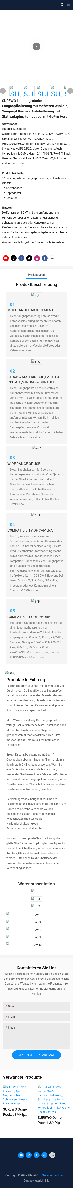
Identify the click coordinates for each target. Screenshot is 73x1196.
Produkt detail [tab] (36, 275)
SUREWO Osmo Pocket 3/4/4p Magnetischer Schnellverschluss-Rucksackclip (18, 1112)
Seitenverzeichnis (53, 1176)
